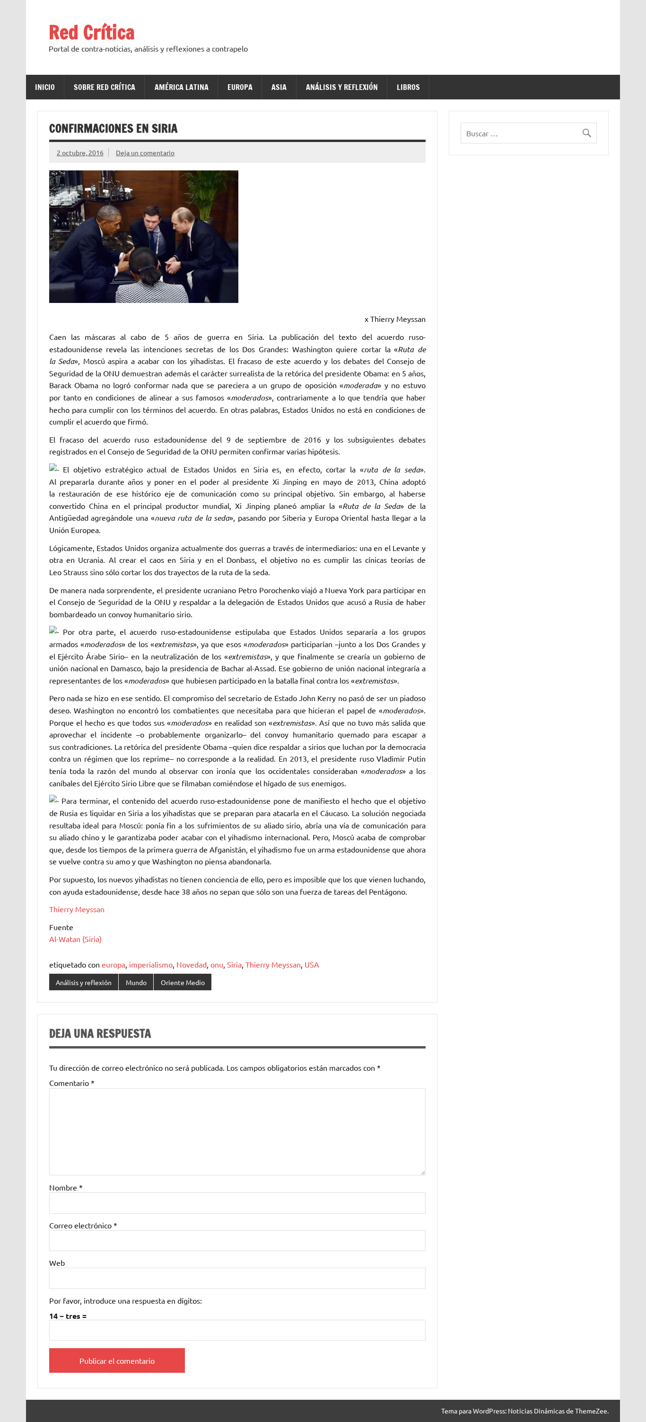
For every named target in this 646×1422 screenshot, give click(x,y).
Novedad (191, 964)
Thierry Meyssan (77, 909)
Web (57, 1262)
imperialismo (151, 964)
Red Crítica (92, 31)
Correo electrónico (83, 1225)
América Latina (182, 87)
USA (312, 964)
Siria (234, 964)
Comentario (72, 1082)
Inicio (45, 87)
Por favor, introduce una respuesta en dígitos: (125, 1300)
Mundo (136, 982)
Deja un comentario (145, 152)
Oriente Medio (183, 982)
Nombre (66, 1187)
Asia (279, 87)
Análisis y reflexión (342, 87)
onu (216, 964)
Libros (408, 87)
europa (113, 964)
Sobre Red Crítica (104, 87)
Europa (240, 87)
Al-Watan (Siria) (75, 938)
